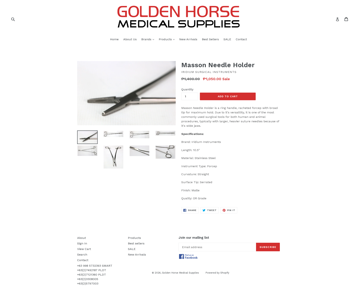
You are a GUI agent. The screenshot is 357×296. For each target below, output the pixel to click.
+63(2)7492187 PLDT (91, 270)
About (81, 238)
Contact (241, 39)
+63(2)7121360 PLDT (91, 274)
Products (167, 39)
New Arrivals (188, 39)
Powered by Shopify (217, 272)
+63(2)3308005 (87, 279)
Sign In (82, 243)
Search (82, 254)
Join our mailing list (193, 237)
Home (114, 39)
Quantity (187, 89)
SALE (227, 39)
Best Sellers (210, 39)
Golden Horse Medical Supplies (180, 272)
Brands (148, 39)
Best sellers (136, 243)
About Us (130, 39)
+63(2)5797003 (87, 283)
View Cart (84, 249)
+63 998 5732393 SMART (94, 265)
